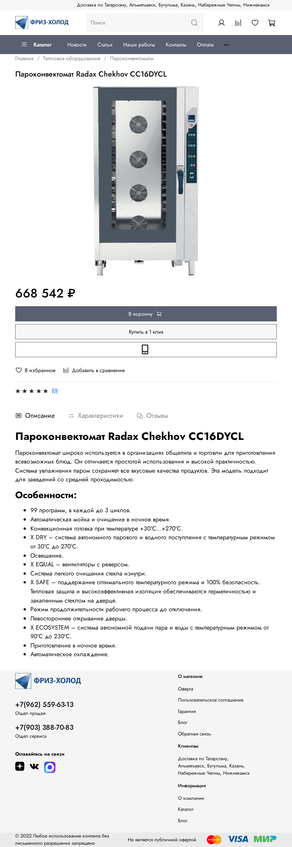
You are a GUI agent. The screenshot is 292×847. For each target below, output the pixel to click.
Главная (24, 58)
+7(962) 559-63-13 (44, 705)
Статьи (105, 44)
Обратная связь (194, 733)
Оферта (185, 689)
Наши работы (139, 44)
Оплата (205, 44)
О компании (191, 798)
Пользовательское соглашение (210, 700)
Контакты (176, 44)
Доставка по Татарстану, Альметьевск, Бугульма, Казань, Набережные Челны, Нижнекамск (173, 5)
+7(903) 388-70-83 (44, 727)
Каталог (42, 44)
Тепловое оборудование (71, 58)
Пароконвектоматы (132, 58)
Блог (182, 722)
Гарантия (187, 711)
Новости (77, 44)
